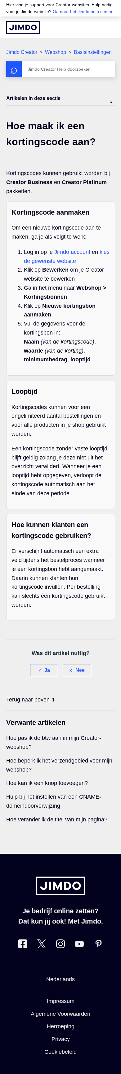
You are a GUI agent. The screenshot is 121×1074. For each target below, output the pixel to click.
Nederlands (60, 979)
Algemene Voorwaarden (60, 1014)
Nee (80, 670)
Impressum (60, 1001)
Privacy (61, 1039)
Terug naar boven (28, 699)
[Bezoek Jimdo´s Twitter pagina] (41, 945)
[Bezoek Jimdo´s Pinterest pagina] (98, 945)
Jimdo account (72, 252)
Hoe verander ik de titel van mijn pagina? (56, 819)
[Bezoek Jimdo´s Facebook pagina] (22, 945)
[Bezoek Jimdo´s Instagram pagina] (60, 945)
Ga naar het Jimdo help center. (83, 11)
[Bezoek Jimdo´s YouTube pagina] (79, 945)
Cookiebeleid (60, 1052)
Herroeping (60, 1026)
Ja (47, 670)
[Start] (23, 27)
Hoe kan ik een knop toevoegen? (47, 783)
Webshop (55, 52)
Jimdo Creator (21, 52)
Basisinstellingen (93, 52)
